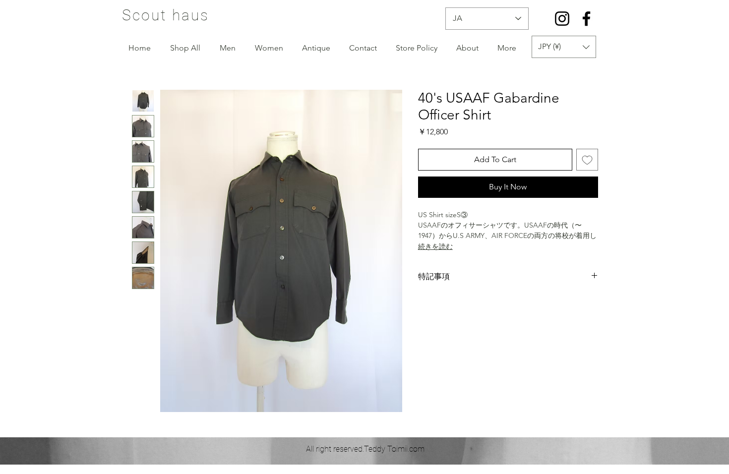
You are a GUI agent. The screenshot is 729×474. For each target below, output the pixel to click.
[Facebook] (586, 18)
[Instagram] (562, 18)
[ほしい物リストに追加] (587, 160)
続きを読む (435, 246)
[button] (564, 47)
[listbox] (564, 47)
